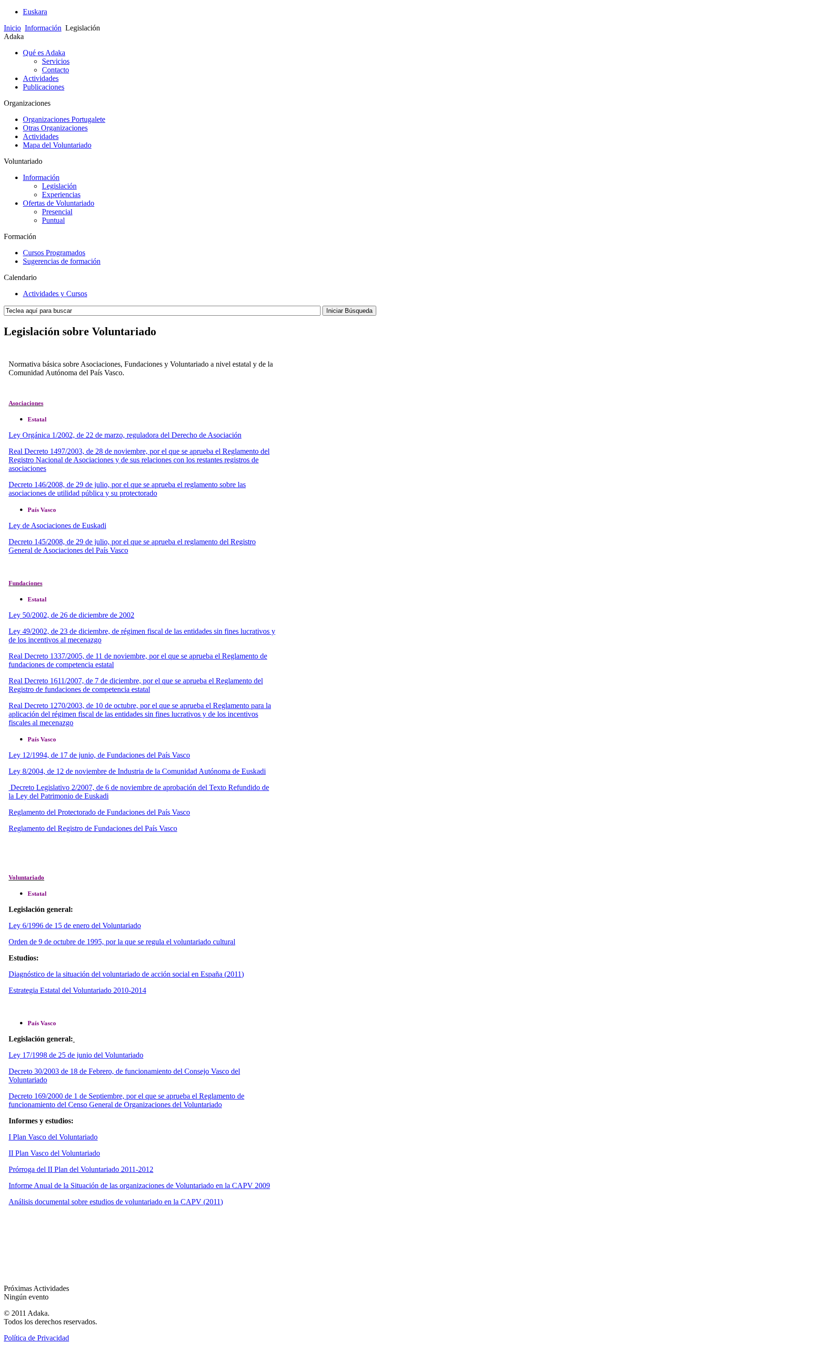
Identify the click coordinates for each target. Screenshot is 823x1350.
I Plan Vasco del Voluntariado (53, 1137)
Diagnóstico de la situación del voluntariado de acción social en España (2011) (126, 974)
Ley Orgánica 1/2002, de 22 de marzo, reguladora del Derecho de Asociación (125, 435)
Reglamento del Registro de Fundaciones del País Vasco (93, 828)
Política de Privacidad (36, 1338)
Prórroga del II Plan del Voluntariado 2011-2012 (81, 1169)
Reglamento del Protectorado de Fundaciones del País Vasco (99, 812)
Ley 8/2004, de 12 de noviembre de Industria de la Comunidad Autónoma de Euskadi (137, 771)
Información (43, 28)
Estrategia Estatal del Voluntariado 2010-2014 (77, 990)
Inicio (12, 28)
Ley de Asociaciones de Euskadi (57, 525)
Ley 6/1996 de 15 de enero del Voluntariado (75, 925)
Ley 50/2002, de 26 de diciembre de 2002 (71, 615)
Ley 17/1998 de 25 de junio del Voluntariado (76, 1055)
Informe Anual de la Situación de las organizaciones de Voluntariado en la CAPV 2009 (139, 1185)
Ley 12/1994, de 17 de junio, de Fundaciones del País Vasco (99, 755)
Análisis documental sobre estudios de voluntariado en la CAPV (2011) (116, 1202)
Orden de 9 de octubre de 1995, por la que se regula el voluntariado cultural (122, 942)
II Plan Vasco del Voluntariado (54, 1153)
